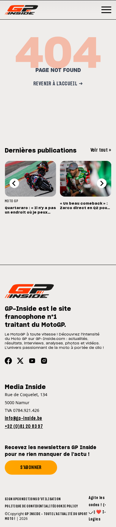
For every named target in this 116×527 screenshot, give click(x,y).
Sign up (11, 499)
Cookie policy (66, 506)
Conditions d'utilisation (39, 499)
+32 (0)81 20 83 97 (24, 426)
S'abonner (31, 467)
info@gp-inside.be (23, 418)
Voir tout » (100, 150)
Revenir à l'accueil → (58, 84)
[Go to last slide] (14, 183)
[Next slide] (101, 183)
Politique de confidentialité (29, 506)
